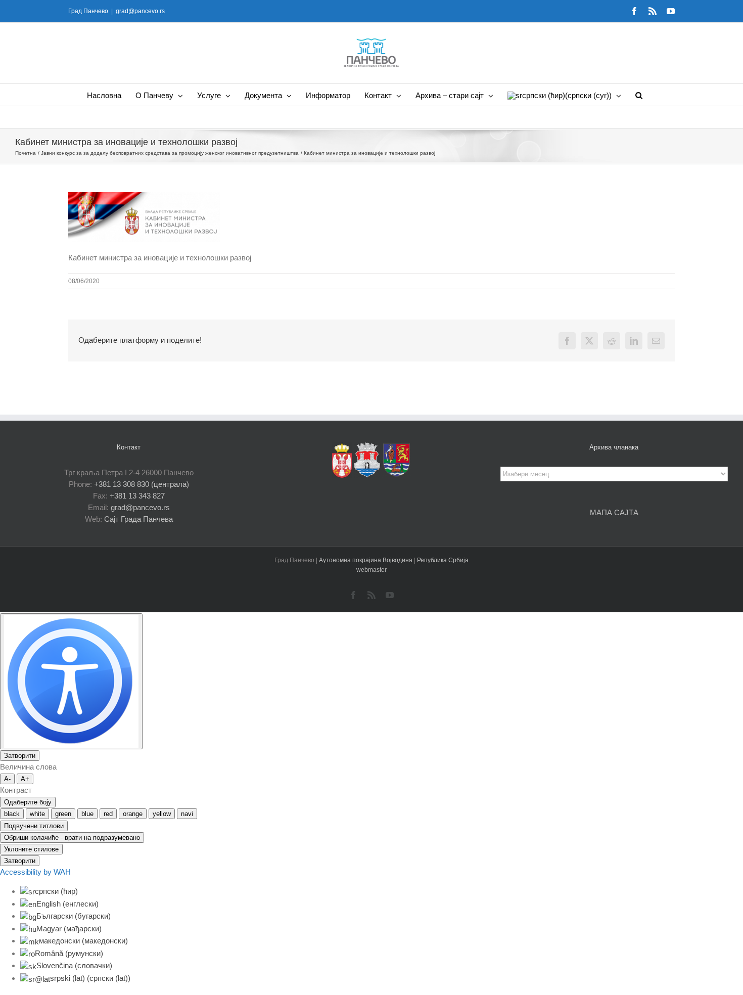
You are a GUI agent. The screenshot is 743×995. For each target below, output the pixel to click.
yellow (162, 814)
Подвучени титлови (34, 826)
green (63, 814)
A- (7, 779)
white (37, 814)
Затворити (19, 755)
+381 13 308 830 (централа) (141, 484)
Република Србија (443, 560)
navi (187, 814)
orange (133, 814)
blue (87, 814)
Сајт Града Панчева (138, 519)
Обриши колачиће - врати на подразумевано (72, 837)
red (108, 814)
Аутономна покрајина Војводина (366, 560)
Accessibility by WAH (35, 872)
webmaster (371, 569)
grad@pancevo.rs (140, 11)
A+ (25, 779)
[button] (638, 95)
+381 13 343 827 (137, 495)
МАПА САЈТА (614, 512)
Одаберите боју (28, 802)
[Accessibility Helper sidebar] (71, 681)
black (12, 814)
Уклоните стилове (31, 849)
